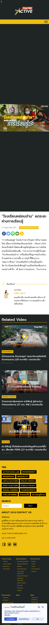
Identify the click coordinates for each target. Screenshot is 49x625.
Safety (19, 590)
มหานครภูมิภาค (38, 494)
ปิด (38, 619)
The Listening (10, 494)
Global (33, 561)
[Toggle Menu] (46, 22)
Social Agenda (10, 490)
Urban (33, 564)
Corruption (6, 569)
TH (43, 607)
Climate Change (8, 602)
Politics (5, 442)
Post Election (10, 485)
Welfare (19, 566)
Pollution (6, 597)
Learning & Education (28, 228)
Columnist (34, 602)
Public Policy (28, 485)
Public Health (21, 583)
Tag (4, 467)
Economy (6, 566)
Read (32, 595)
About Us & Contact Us (16, 512)
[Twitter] (8, 234)
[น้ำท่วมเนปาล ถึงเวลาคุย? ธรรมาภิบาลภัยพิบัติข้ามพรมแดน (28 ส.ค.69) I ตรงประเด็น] (24, 337)
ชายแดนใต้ (24, 494)
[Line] (13, 234)
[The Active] (23, 11)
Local (33, 566)
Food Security (21, 569)
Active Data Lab (11, 472)
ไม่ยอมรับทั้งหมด (24, 619)
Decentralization (22, 564)
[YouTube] (15, 544)
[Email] (17, 234)
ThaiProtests (28, 490)
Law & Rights (7, 564)
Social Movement (22, 561)
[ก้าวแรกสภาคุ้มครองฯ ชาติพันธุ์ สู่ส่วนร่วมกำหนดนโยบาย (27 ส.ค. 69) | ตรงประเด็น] (24, 382)
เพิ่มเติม (7, 615)
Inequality (22, 476)
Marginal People (9, 397)
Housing (20, 588)
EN (39, 607)
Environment (7, 352)
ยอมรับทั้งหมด (11, 619)
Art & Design (35, 569)
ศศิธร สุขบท (20, 293)
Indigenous (8, 476)
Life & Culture (10, 481)
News (18, 595)
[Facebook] (4, 234)
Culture (33, 571)
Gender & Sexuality (20, 579)
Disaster (5, 600)
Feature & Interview (34, 598)
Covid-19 (20, 585)
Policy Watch (28, 481)
